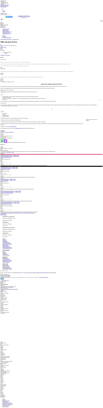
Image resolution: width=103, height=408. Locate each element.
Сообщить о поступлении (5, 55)
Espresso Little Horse (4, 181)
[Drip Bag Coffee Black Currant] (51, 156)
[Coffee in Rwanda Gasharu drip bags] (51, 192)
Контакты (4, 239)
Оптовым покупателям (7, 402)
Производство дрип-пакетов (8, 403)
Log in (4, 11)
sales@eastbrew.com (19, 128)
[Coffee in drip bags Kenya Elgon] (51, 202)
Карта (49, 272)
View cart (2, 23)
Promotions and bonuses (4, 4)
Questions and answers (4, 5)
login (13, 152)
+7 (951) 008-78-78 (24, 212)
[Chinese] (1, 0)
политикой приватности (43, 277)
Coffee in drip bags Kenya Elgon (6, 203)
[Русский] (5, 0)
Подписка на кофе (6, 28)
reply (1, 149)
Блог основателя (3, 214)
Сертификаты (5, 241)
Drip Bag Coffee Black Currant (5, 157)
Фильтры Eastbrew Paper (7, 31)
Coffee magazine (3, 6)
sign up (9, 152)
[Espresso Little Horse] (51, 180)
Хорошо (2, 278)
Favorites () (15, 289)
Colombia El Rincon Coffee (5, 169)
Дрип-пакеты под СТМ (7, 33)
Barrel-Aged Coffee (6, 266)
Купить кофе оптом (6, 242)
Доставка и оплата (10, 81)
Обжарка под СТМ (6, 32)
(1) (0, 44)
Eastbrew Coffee (3, 47)
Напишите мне (10, 289)
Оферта (46, 272)
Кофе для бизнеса (6, 30)
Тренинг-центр (5, 29)
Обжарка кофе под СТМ (7, 244)
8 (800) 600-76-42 (18, 212)
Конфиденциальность (41, 272)
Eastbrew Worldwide (6, 262)
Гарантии (34, 272)
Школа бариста (5, 245)
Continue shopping (7, 275)
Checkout (2, 275)
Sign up (4, 10)
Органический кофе (6, 267)
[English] (4, 0)
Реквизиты (5, 240)
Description (4, 81)
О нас (4, 238)
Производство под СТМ (7, 404)
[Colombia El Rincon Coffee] (51, 168)
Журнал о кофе (5, 265)
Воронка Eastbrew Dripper (7, 248)
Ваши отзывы (53, 272)
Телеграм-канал (3, 213)
